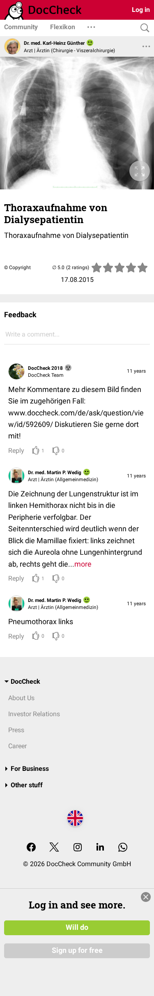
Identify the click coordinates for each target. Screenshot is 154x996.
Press (16, 730)
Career (17, 746)
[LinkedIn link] (100, 848)
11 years (136, 371)
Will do (77, 927)
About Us (21, 698)
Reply (16, 450)
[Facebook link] (31, 848)
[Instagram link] (77, 848)
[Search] (143, 28)
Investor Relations (34, 714)
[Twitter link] (54, 848)
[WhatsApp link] (122, 848)
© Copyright (17, 267)
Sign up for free (77, 950)
